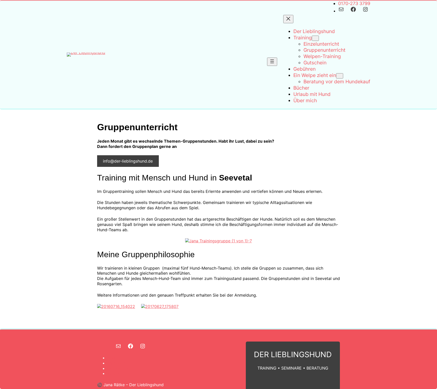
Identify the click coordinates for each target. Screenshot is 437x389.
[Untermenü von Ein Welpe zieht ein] (339, 76)
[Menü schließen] (288, 19)
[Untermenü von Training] (315, 38)
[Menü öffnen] (272, 62)
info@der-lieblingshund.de (128, 161)
